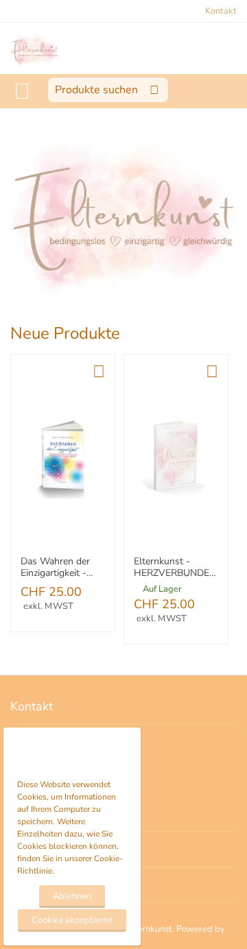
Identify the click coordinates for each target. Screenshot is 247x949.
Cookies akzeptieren (72, 920)
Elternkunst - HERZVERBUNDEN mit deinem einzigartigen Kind (175, 567)
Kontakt (221, 11)
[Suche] (154, 90)
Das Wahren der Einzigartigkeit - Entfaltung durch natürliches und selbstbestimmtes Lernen (59, 567)
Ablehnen (72, 896)
